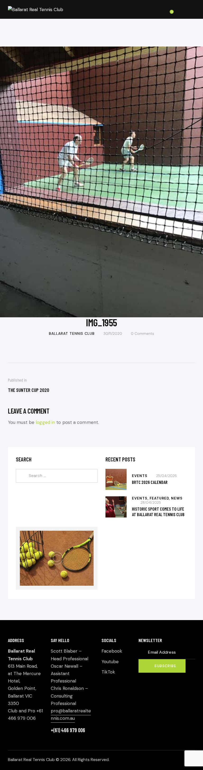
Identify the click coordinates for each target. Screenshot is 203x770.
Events (139, 476)
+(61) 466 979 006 (68, 730)
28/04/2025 (151, 502)
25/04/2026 (166, 476)
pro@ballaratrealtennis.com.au (71, 714)
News (177, 498)
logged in (45, 422)
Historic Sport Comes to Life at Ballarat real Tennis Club (158, 511)
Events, (141, 498)
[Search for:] (57, 475)
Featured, (160, 498)
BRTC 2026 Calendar (150, 482)
